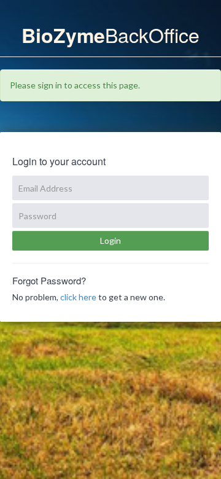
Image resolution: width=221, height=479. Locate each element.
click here (78, 297)
